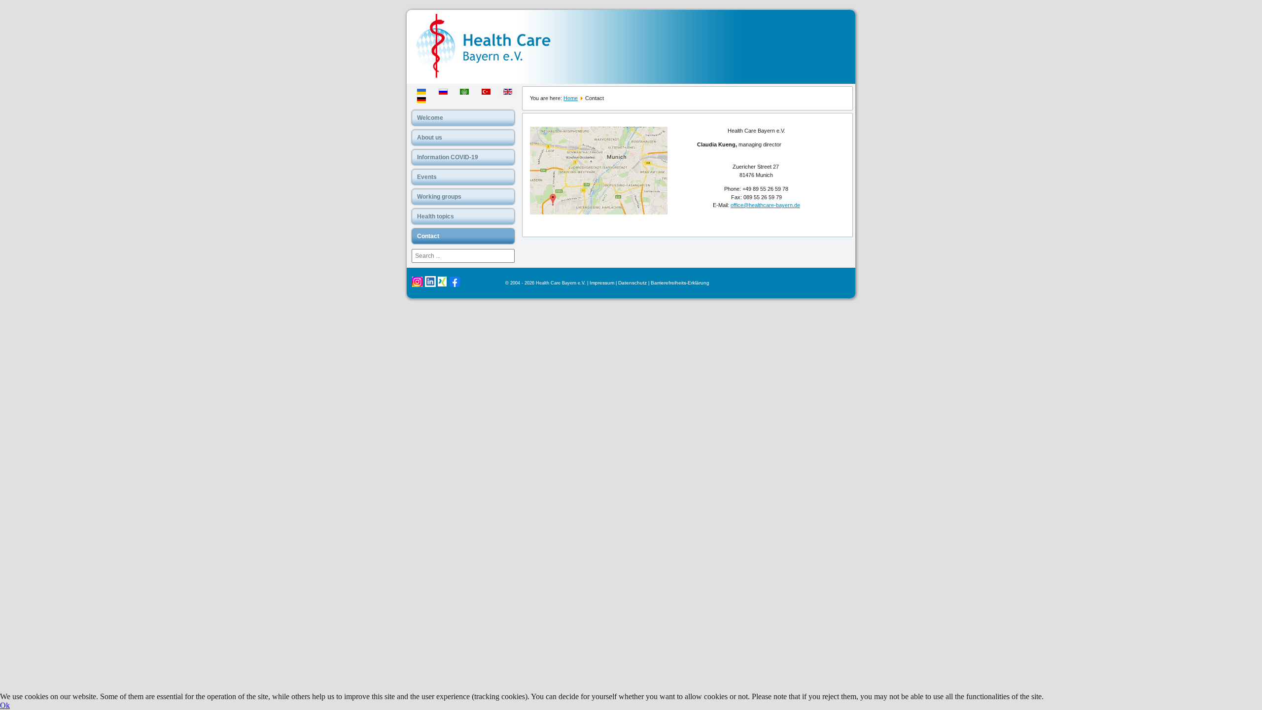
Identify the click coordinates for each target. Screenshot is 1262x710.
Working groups (439, 196)
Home (570, 98)
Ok (5, 705)
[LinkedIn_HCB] (430, 285)
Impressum (602, 282)
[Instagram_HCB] (417, 285)
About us (429, 137)
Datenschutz (632, 282)
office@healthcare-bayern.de (765, 205)
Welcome (430, 117)
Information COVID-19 (447, 157)
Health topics (435, 216)
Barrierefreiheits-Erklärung (680, 282)
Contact (428, 236)
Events (427, 177)
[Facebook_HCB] (455, 285)
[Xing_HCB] (442, 284)
